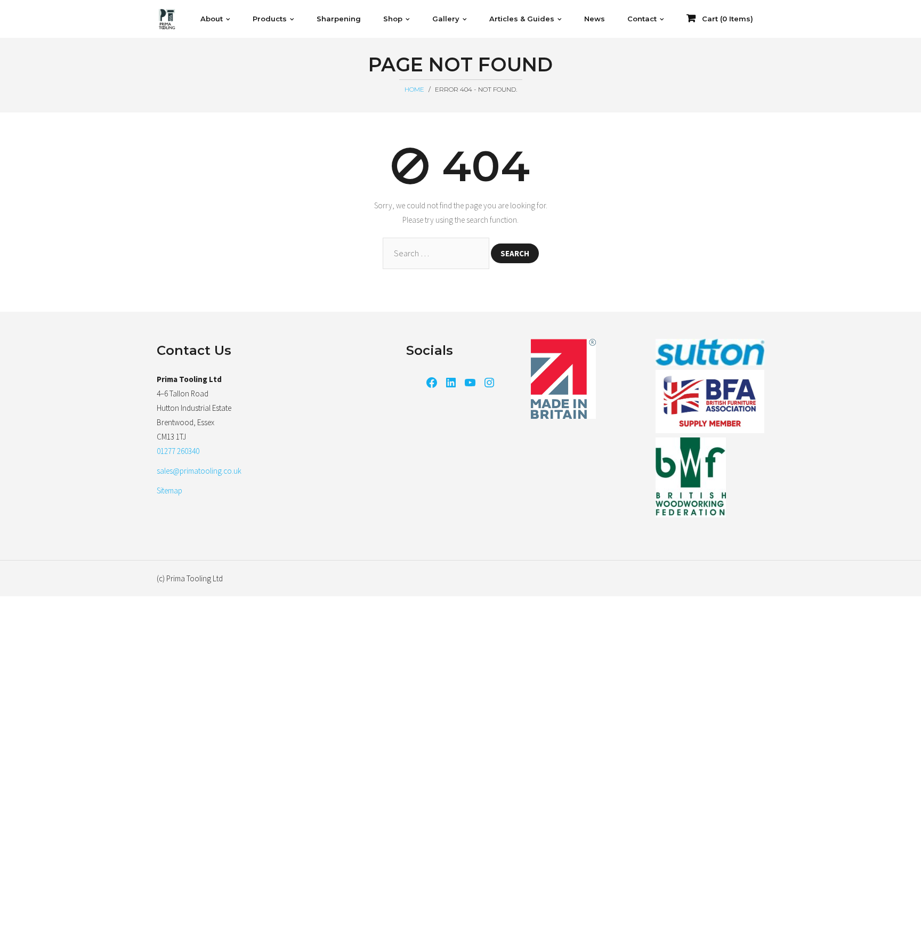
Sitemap (169, 490)
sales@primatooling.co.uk (199, 471)
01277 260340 (178, 451)
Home (414, 89)
